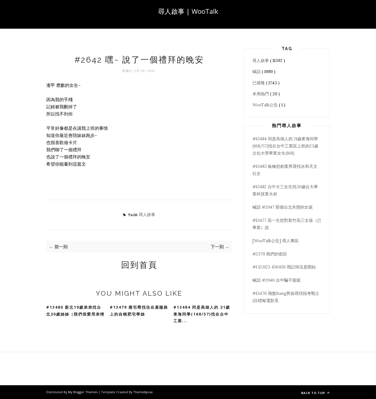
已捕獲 (259, 82)
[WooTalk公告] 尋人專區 (275, 240)
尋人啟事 (147, 214)
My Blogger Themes (83, 392)
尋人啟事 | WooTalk (188, 11)
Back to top (313, 393)
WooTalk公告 (265, 104)
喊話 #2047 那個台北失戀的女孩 (282, 207)
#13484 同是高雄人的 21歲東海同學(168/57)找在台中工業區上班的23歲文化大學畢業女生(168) (285, 146)
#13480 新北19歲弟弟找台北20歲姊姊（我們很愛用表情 (75, 310)
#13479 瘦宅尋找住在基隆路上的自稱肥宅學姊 (139, 310)
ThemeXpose (143, 392)
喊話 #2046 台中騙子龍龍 (276, 280)
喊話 (257, 71)
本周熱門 (261, 93)
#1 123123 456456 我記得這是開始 (284, 266)
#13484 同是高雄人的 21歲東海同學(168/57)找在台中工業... (201, 313)
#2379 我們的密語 (269, 254)
